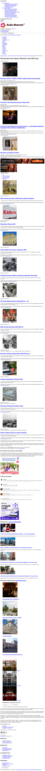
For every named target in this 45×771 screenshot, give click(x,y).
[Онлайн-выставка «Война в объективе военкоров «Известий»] (22, 264)
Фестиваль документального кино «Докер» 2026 (14, 102)
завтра (9, 34)
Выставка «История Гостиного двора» (11, 406)
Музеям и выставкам (6, 757)
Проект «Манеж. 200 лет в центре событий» (13, 432)
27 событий (19, 685)
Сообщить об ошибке (7, 740)
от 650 (11, 83)
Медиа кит (5, 764)
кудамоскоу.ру (3, 736)
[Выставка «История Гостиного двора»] (22, 394)
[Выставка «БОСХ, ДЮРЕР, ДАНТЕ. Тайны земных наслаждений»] (22, 69)
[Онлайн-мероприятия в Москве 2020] (22, 368)
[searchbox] (22, 21)
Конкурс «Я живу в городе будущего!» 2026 (10, 486)
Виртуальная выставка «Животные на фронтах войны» (17, 198)
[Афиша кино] (10, 700)
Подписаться (15, 704)
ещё (41, 480)
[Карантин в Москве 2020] (22, 212)
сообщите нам (22, 448)
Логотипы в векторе (6, 765)
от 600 (6, 107)
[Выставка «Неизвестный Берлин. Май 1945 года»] (22, 341)
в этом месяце (18, 34)
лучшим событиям (4, 31)
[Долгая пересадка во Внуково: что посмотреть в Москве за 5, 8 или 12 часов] (7, 560)
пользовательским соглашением (22, 769)
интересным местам (5, 30)
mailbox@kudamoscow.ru (7, 742)
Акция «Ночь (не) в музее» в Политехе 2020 (13, 249)
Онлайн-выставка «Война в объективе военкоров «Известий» (19, 275)
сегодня (6, 34)
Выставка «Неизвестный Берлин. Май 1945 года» (15, 353)
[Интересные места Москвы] (10, 670)
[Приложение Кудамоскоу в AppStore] (3, 733)
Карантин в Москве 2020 (7, 224)
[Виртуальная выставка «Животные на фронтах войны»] (22, 187)
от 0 (11, 134)
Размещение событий (7, 755)
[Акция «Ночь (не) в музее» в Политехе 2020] (22, 239)
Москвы (13, 28)
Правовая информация (7, 749)
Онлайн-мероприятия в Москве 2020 (11, 379)
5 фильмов (19, 700)
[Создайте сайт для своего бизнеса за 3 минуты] (9, 519)
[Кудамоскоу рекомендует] (10, 685)
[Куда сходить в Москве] (12, 27)
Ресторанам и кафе (6, 758)
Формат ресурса (6, 750)
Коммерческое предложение (8, 763)
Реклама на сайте (6, 762)
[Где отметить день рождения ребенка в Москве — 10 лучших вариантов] (7, 531)
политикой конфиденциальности (35, 769)
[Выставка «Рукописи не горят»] (22, 144)
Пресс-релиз (5, 747)
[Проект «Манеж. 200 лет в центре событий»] (22, 420)
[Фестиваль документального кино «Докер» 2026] (22, 93)
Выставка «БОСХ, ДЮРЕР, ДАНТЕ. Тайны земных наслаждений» (20, 78)
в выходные (13, 34)
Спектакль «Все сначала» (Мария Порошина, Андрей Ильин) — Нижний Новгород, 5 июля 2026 (18, 481)
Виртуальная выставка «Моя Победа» (11, 326)
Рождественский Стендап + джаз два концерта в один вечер (12, 491)
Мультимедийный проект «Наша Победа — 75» (14, 301)
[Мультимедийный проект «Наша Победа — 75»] (22, 290)
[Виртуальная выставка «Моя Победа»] (22, 316)
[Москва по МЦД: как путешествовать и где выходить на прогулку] (7, 545)
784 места (18, 670)
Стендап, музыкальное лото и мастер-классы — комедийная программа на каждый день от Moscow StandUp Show (22, 126)
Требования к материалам (7, 756)
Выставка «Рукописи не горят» (9, 152)
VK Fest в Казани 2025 (6, 496)
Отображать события (4, 172)
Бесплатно (9, 203)
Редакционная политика (7, 748)
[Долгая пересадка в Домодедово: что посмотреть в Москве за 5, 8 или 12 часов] (7, 573)
